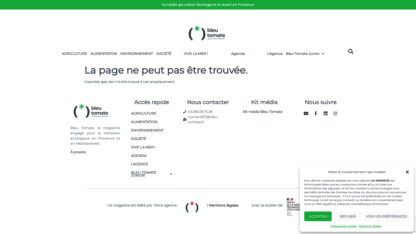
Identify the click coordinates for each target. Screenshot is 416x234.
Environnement (136, 54)
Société (164, 54)
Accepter (318, 216)
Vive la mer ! (143, 147)
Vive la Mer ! (196, 54)
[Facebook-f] (316, 113)
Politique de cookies (343, 226)
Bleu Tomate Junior (303, 54)
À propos (78, 152)
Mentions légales (224, 205)
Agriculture (74, 54)
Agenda (238, 54)
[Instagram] (335, 113)
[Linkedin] (325, 113)
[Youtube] (306, 113)
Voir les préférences (386, 216)
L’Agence (275, 54)
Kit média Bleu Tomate (261, 112)
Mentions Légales (370, 226)
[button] (407, 172)
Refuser (348, 216)
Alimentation (104, 54)
